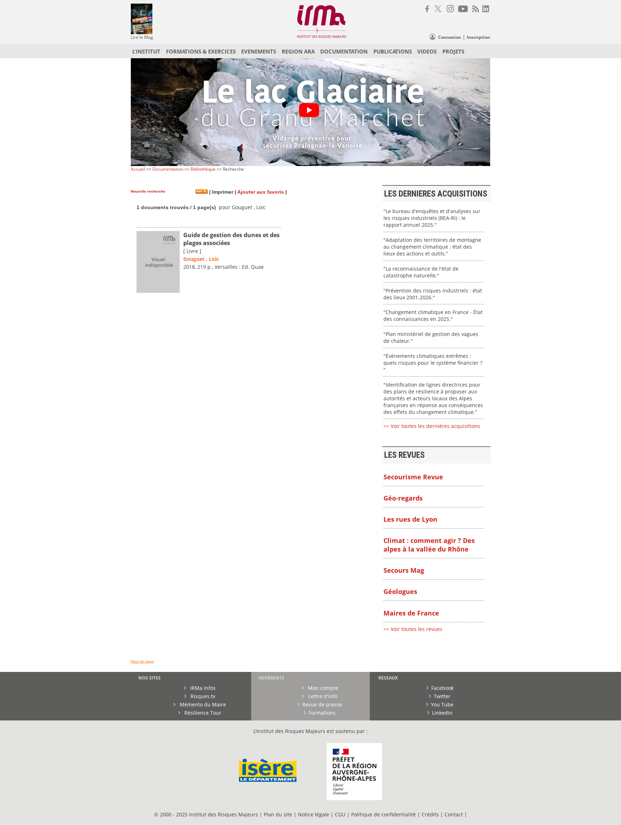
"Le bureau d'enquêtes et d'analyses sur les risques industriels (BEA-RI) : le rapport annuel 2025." (431, 218)
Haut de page (142, 661)
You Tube (442, 704)
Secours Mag (403, 570)
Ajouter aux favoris (260, 192)
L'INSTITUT (146, 51)
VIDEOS (427, 51)
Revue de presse (322, 704)
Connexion (449, 37)
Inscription (478, 37)
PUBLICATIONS (392, 51)
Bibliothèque (203, 169)
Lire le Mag (142, 37)
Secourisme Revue (413, 477)
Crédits (430, 814)
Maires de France (411, 613)
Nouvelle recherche (148, 191)
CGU (340, 814)
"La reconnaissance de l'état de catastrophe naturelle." (421, 272)
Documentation (167, 169)
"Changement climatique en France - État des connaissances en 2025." (433, 315)
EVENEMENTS (258, 51)
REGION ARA (298, 51)
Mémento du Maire (202, 704)
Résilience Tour (202, 712)
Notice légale (313, 814)
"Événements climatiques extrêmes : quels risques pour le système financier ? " (432, 362)
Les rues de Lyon (410, 519)
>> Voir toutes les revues (412, 629)
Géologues (400, 591)
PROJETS (453, 51)
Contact (454, 814)
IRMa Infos (202, 688)
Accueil (138, 169)
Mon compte (322, 688)
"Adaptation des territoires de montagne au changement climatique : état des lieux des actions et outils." (432, 246)
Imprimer (222, 192)
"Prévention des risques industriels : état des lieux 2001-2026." (432, 294)
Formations (322, 712)
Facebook (442, 688)
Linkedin (442, 712)
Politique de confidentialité (383, 814)
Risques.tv (202, 696)
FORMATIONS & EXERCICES (201, 51)
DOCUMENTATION (344, 51)
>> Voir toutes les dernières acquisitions (431, 426)
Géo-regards (403, 498)
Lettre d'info (322, 696)
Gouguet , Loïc (201, 258)
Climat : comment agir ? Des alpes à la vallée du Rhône (429, 544)
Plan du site (278, 814)
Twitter (442, 696)
